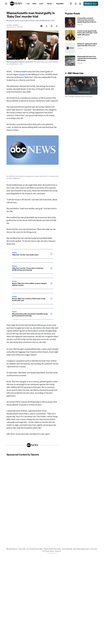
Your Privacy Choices (48, 551)
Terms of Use (93, 549)
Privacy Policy (22, 549)
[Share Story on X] (46, 26)
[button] (6, 4)
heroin (43, 325)
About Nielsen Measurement (81, 549)
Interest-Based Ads (67, 549)
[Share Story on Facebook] (41, 26)
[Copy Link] (57, 26)
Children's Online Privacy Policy (52, 549)
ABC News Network (11, 549)
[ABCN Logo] (16, 3)
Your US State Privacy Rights (35, 549)
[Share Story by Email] (52, 26)
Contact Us (58, 551)
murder (22, 74)
